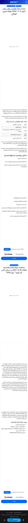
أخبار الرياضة (19, 6)
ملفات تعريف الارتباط (9, 514)
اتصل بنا (16, 516)
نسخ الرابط (7, 249)
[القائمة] (26, 2)
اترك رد (14, 258)
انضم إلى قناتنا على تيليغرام (16, 520)
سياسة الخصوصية (23, 514)
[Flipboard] (8, 254)
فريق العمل (3, 514)
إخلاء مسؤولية (12, 516)
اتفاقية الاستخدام (17, 514)
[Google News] (19, 254)
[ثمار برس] (14, 2)
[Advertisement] (14, 31)
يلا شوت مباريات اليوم (11, 6)
